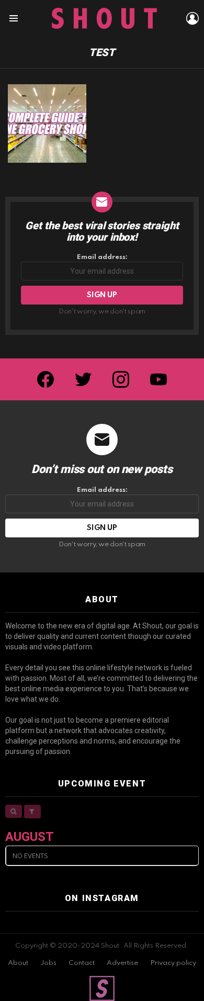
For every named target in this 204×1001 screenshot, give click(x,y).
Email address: (102, 257)
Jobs (48, 963)
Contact (82, 963)
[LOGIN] (192, 18)
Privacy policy (173, 963)
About (18, 963)
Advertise (122, 963)
